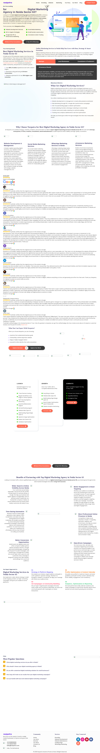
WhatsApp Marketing (61, 744)
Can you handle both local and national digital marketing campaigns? (26, 679)
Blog (81, 3)
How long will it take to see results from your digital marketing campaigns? (28, 674)
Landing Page (58, 742)
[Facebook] (91, 739)
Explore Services (18, 348)
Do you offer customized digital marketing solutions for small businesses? (27, 670)
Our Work (75, 3)
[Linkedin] (78, 739)
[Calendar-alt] (78, 743)
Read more (24, 325)
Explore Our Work (36, 348)
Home (37, 3)
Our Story (67, 3)
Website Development (61, 739)
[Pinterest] (87, 739)
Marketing (59, 3)
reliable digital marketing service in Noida (17, 62)
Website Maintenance (61, 741)
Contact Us (36, 744)
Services (35, 741)
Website (51, 3)
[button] (34, 662)
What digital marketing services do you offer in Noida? (22, 662)
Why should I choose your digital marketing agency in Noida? (24, 666)
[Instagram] (82, 739)
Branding (44, 3)
